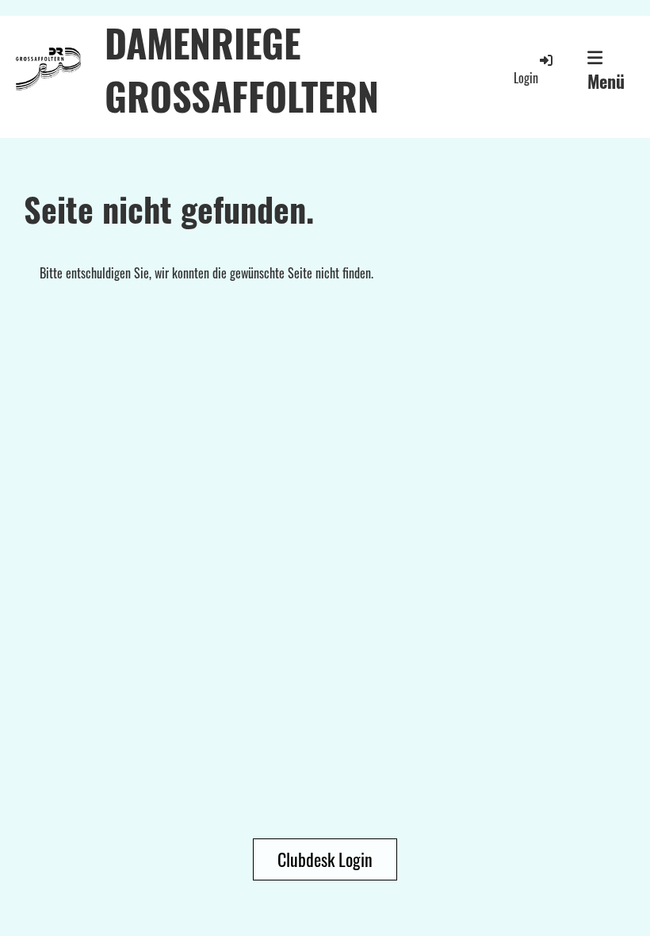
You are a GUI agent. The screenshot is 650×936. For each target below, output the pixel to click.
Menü (606, 81)
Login (526, 77)
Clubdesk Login (325, 859)
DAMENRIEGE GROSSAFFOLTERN (242, 69)
